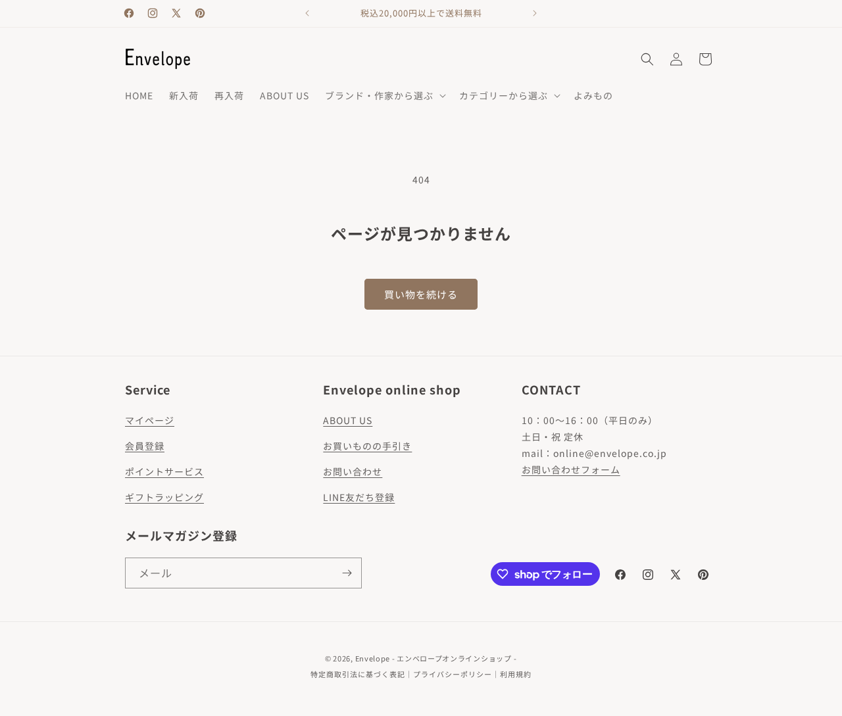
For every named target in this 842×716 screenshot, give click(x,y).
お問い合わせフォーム (571, 469)
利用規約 (516, 674)
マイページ (149, 420)
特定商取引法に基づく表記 (357, 674)
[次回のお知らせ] (534, 13)
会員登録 (144, 445)
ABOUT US (347, 420)
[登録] (346, 573)
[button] (384, 95)
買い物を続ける (421, 294)
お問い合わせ (352, 471)
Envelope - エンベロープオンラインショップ (433, 658)
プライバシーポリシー (452, 674)
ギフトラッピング (164, 497)
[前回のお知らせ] (307, 13)
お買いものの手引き (367, 445)
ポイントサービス (164, 471)
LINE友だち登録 (359, 497)
